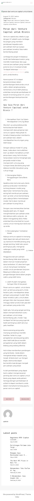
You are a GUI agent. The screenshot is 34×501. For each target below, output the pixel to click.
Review (13, 18)
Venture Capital (19, 22)
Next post (8, 399)
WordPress (20, 494)
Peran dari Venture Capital (15, 20)
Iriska (17, 497)
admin (17, 16)
